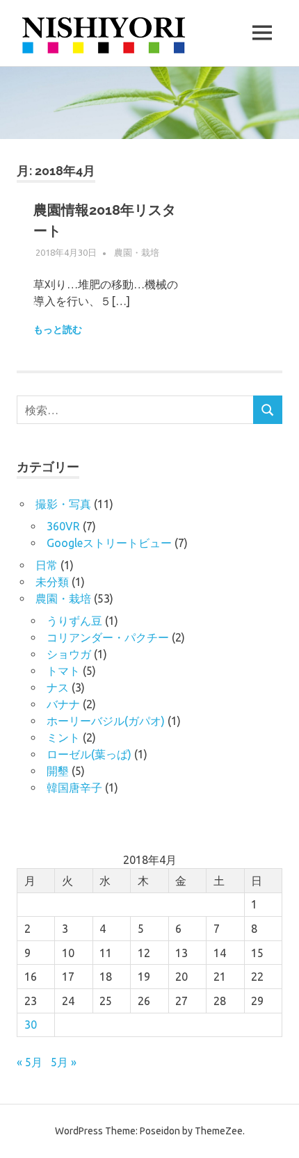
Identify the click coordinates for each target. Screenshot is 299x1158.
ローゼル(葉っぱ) (89, 754)
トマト (63, 670)
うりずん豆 (74, 620)
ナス (58, 687)
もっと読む (57, 329)
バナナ (63, 704)
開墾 (58, 771)
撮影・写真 (63, 504)
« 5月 (29, 1062)
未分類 (52, 582)
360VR (63, 526)
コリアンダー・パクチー (108, 637)
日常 (46, 565)
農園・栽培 (136, 252)
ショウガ (69, 654)
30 (30, 1024)
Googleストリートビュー (109, 543)
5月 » (63, 1062)
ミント (63, 737)
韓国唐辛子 (74, 787)
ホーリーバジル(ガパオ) (106, 721)
